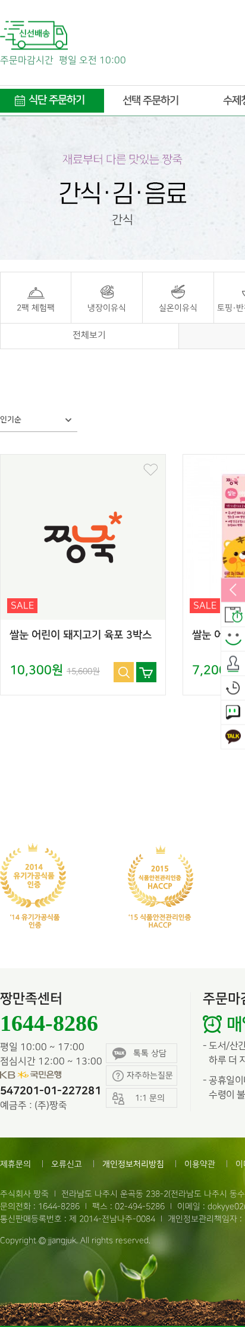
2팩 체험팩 (36, 307)
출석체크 (233, 663)
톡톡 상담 (150, 1053)
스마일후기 (233, 639)
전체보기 (89, 335)
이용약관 (199, 1164)
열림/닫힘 (233, 590)
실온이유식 (178, 307)
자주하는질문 (150, 1075)
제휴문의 (15, 1164)
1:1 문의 (233, 712)
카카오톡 (233, 737)
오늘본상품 (233, 688)
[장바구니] (146, 672)
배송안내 (233, 614)
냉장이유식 (106, 307)
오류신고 (66, 1164)
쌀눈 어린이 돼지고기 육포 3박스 (81, 635)
